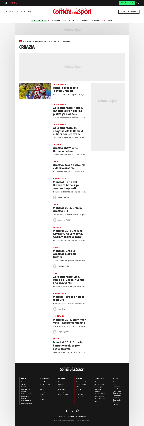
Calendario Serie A (59, 21)
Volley (42, 394)
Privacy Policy (99, 396)
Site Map (79, 394)
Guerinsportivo (63, 392)
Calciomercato (60, 84)
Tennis (85, 21)
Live (14, 2)
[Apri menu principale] (6, 2)
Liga (55, 273)
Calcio (75, 21)
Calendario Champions (117, 392)
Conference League (25, 397)
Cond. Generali (99, 399)
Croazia (66, 41)
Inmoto (60, 387)
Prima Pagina (81, 384)
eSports (43, 397)
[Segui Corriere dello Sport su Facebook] (66, 410)
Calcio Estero (26, 401)
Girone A (55, 41)
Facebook (61, 416)
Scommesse (97, 21)
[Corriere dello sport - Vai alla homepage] (72, 11)
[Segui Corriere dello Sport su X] (72, 410)
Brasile (56, 247)
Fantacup (61, 397)
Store (78, 387)
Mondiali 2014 (41, 41)
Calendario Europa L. (117, 397)
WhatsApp (82, 416)
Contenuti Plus (39, 21)
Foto (114, 384)
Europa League (26, 394)
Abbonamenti (81, 382)
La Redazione (99, 384)
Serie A (23, 384)
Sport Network (63, 394)
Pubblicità (79, 389)
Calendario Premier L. (117, 401)
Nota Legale (98, 387)
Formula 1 (43, 382)
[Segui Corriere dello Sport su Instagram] (77, 410)
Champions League (25, 390)
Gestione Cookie (97, 390)
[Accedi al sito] (138, 2)
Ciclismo (43, 399)
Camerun (57, 144)
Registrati (79, 397)
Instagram (70, 416)
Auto (59, 382)
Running (42, 392)
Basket (42, 387)
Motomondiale (45, 384)
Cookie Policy (99, 394)
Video (115, 382)
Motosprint (62, 389)
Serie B (23, 387)
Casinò (110, 21)
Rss (77, 392)
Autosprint (62, 384)
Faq (95, 401)
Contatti (97, 382)
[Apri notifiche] (5, 11)
